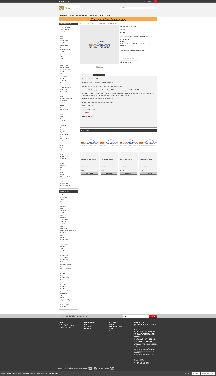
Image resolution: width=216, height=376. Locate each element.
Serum (61, 107)
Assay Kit (62, 43)
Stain (61, 167)
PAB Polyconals (63, 143)
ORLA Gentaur (63, 92)
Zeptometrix (63, 217)
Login (145, 1)
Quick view (89, 150)
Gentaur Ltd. (63, 226)
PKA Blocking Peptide (126, 159)
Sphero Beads (63, 251)
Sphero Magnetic (64, 255)
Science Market (63, 228)
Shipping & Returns (88, 328)
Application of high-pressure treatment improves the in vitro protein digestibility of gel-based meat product (145, 345)
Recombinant (63, 158)
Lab (60, 129)
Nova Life (62, 213)
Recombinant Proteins (65, 185)
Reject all (196, 373)
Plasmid (62, 147)
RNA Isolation (63, 174)
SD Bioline (62, 105)
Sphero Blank (63, 286)
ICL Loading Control (64, 83)
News (101, 15)
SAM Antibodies (64, 103)
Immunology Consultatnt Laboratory (68, 230)
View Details (89, 173)
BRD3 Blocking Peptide (146, 159)
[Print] (126, 62)
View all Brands (63, 306)
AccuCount (62, 32)
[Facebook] (121, 62)
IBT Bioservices (63, 74)
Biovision (62, 235)
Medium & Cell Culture (65, 89)
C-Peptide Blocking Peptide (88, 159)
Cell (61, 118)
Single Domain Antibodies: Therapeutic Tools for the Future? (145, 325)
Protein (61, 172)
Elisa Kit (62, 56)
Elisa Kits (62, 58)
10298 (87, 112)
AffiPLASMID (63, 295)
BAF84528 (92, 116)
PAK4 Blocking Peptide (100, 23)
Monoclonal (62, 170)
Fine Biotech (63, 221)
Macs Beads (137, 327)
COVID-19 (62, 52)
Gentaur (62, 208)
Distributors (63, 15)
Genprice (62, 237)
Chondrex (62, 280)
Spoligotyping (63, 165)
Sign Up (151, 1)
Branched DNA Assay (65, 183)
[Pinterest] (131, 62)
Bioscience (62, 215)
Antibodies (62, 114)
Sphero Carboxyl (64, 291)
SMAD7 (135, 329)
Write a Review (144, 36)
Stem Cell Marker (64, 109)
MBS (61, 201)
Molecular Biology (64, 134)
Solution (62, 161)
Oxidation (62, 94)
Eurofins (62, 271)
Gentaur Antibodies (64, 65)
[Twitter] (128, 62)
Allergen (62, 34)
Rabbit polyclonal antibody (66, 98)
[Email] (123, 62)
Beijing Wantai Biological (66, 300)
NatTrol (61, 136)
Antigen (61, 38)
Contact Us (93, 15)
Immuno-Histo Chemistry (66, 87)
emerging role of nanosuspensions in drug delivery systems (144, 355)
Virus (61, 112)
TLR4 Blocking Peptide (107, 159)
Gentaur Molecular (64, 244)
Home (81, 23)
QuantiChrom (63, 152)
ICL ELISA (62, 78)
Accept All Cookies (207, 373)
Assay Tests (63, 181)
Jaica (61, 266)
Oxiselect (62, 141)
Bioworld (62, 242)
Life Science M (63, 204)
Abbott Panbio (63, 293)
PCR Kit (61, 96)
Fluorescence (63, 125)
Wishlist (86, 324)
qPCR (61, 150)
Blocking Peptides (64, 45)
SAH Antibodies (63, 100)
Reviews (99, 75)
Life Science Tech (64, 219)
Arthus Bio (62, 275)
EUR (68, 1)
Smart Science (63, 284)
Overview (86, 75)
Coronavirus (63, 120)
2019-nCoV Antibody (65, 27)
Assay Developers (64, 40)
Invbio (61, 302)
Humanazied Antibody (65, 67)
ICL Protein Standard (65, 85)
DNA (61, 54)
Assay (61, 116)
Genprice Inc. (63, 246)
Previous (155, 130)
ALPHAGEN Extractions (65, 268)
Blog (108, 15)
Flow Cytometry (64, 63)
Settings (186, 373)
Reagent (62, 156)
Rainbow (62, 154)
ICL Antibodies (63, 76)
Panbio (61, 145)
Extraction (62, 61)
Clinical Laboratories (65, 49)
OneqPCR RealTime (64, 138)
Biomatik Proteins (64, 197)
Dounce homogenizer (65, 176)
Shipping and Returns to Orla (78, 15)
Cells (61, 47)
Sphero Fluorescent (64, 239)
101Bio (61, 248)
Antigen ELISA (63, 179)
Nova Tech (62, 195)
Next (156, 130)
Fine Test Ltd (63, 210)
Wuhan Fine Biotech (64, 233)
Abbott (61, 262)
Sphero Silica (63, 288)
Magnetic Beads (64, 132)
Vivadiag (62, 297)
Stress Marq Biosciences (66, 264)
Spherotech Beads (64, 304)
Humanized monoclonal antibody (65, 70)
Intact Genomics (64, 257)
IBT (60, 253)
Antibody (62, 36)
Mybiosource (63, 206)
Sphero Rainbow (64, 259)
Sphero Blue (62, 273)
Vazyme (62, 282)
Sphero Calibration (64, 277)
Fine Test (62, 199)
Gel (60, 127)
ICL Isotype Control (64, 80)
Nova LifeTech (63, 224)
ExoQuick (62, 123)
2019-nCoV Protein (64, 29)
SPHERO (62, 163)
